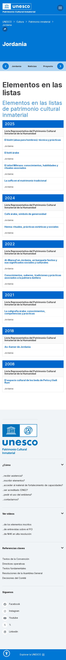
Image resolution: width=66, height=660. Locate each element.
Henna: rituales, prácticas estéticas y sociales (31, 226)
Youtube (13, 617)
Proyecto (48, 66)
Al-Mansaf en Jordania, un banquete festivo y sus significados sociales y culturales (30, 261)
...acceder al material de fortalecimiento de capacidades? (32, 485)
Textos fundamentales (14, 568)
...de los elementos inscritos (16, 524)
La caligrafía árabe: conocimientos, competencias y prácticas (24, 312)
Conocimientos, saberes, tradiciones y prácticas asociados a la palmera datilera (32, 276)
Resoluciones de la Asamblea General (22, 573)
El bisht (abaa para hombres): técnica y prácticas (32, 140)
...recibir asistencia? (12, 475)
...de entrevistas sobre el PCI (17, 529)
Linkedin (13, 631)
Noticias (32, 66)
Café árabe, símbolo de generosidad (25, 214)
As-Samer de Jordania (17, 346)
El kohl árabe (11, 152)
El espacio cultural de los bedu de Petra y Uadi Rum (30, 381)
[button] (5, 30)
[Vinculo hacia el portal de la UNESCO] (22, 6)
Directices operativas (13, 563)
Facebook (14, 604)
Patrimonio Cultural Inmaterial (19, 11)
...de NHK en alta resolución (16, 534)
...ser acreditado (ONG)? (15, 490)
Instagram (14, 611)
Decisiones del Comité (14, 578)
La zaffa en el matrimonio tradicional (25, 180)
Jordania (16, 66)
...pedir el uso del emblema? (17, 494)
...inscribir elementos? (13, 480)
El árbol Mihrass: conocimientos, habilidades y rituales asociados (31, 166)
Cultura (20, 21)
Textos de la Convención (15, 559)
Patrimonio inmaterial (39, 21)
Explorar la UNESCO (31, 654)
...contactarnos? (10, 499)
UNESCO (7, 21)
